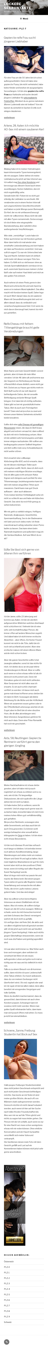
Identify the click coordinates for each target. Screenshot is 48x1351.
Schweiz (7, 1322)
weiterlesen (9, 117)
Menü (25, 19)
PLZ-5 (7, 1294)
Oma (20, 835)
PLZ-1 (7, 1272)
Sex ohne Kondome (26, 182)
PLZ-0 (7, 1267)
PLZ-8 (7, 1311)
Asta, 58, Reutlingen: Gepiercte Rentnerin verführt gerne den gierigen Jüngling (22, 741)
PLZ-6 (7, 1300)
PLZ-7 (7, 1305)
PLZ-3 (7, 1283)
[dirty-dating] (14, 1205)
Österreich (9, 1261)
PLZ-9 (7, 1316)
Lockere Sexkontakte (17, 6)
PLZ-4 (7, 1289)
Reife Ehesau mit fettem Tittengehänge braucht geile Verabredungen (21, 327)
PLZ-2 (7, 1278)
